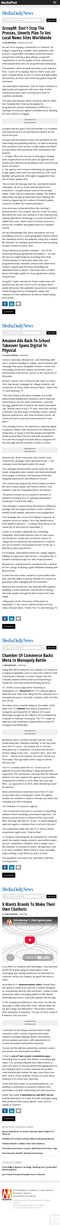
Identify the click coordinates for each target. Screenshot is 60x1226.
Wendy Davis (10, 665)
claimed (21, 708)
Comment (8, 311)
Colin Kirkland (11, 914)
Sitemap (26, 1193)
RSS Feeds (17, 1193)
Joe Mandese (10, 42)
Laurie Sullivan (11, 355)
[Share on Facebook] (5, 304)
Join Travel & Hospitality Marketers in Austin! (23, 1174)
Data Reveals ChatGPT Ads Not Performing (22, 1153)
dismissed (25, 690)
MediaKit (33, 1190)
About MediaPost (20, 1190)
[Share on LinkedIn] (11, 304)
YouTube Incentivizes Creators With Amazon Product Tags (29, 1148)
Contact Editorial (45, 1190)
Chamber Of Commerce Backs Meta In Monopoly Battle (28, 1139)
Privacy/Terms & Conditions (24, 1196)
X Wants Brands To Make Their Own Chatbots (23, 1143)
